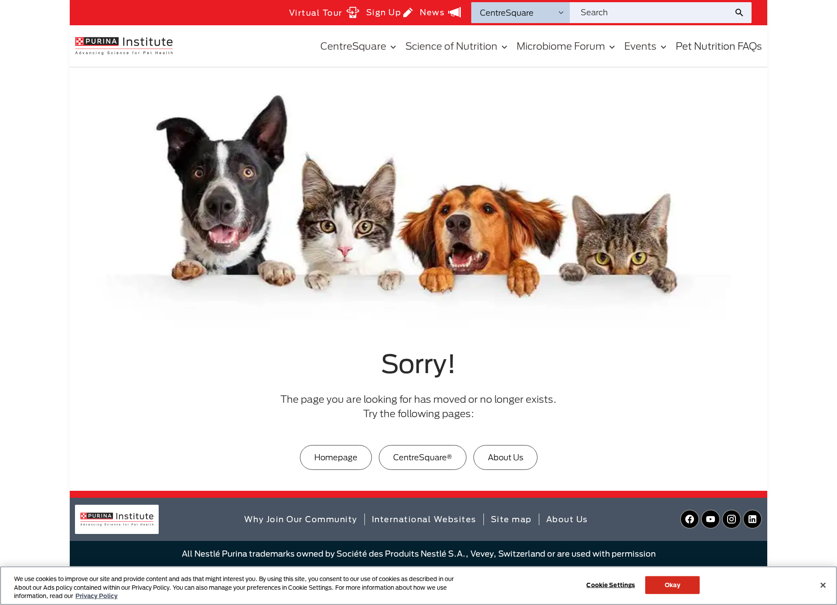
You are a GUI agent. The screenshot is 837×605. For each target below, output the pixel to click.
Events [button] (640, 46)
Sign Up (383, 12)
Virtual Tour (316, 12)
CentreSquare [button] (353, 46)
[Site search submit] (743, 12)
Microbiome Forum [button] (561, 46)
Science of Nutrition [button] (451, 46)
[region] (418, 585)
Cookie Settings (610, 584)
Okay (672, 584)
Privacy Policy (96, 595)
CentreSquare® (422, 457)
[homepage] (124, 45)
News (432, 12)
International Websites (424, 519)
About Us (505, 457)
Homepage (335, 457)
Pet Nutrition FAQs (719, 46)
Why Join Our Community (300, 519)
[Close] (823, 585)
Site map (511, 519)
